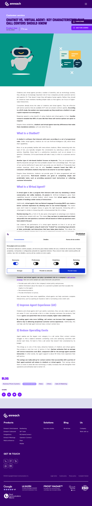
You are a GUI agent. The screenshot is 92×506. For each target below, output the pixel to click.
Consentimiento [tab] (19, 239)
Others (49, 384)
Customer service (29, 384)
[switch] (35, 263)
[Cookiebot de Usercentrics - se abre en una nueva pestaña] (77, 234)
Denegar (19, 270)
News (41, 384)
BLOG (5, 378)
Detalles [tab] (46, 239)
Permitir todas (72, 270)
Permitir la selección (46, 270)
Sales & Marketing (61, 384)
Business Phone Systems (11, 384)
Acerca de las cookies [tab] (73, 239)
